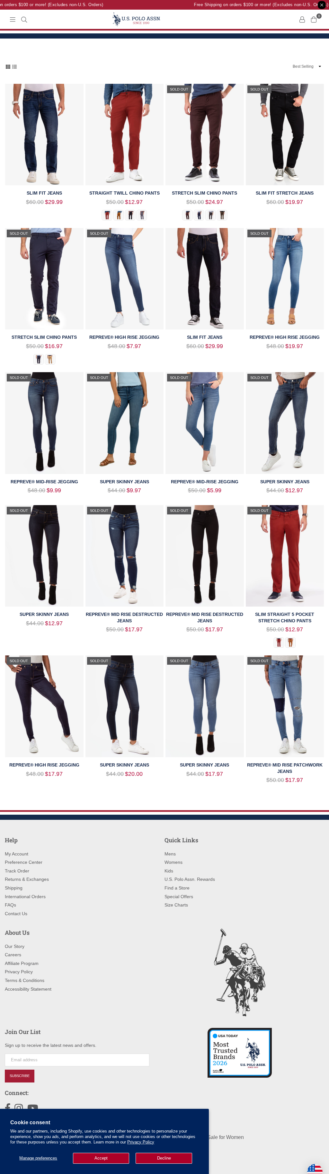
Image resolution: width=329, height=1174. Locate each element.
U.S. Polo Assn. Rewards (189, 879)
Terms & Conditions (24, 980)
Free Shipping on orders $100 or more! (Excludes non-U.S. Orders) (254, 4)
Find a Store (177, 887)
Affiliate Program (22, 963)
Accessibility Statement (28, 989)
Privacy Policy (140, 1142)
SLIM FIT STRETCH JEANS (285, 193)
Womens (173, 862)
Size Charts (176, 904)
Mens (170, 853)
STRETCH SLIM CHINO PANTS (204, 193)
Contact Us (16, 913)
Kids (168, 870)
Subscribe (20, 1076)
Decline (164, 1158)
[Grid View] (8, 66)
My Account (16, 853)
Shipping (13, 887)
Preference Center (23, 862)
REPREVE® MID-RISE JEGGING (44, 481)
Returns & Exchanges (27, 879)
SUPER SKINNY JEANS (124, 481)
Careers (13, 954)
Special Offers (178, 896)
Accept (101, 1158)
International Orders (25, 896)
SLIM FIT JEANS (44, 193)
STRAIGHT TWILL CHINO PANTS (124, 193)
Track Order (17, 870)
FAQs (10, 904)
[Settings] (302, 19)
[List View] (14, 66)
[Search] (24, 19)
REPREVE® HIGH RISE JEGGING (124, 337)
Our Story (14, 946)
